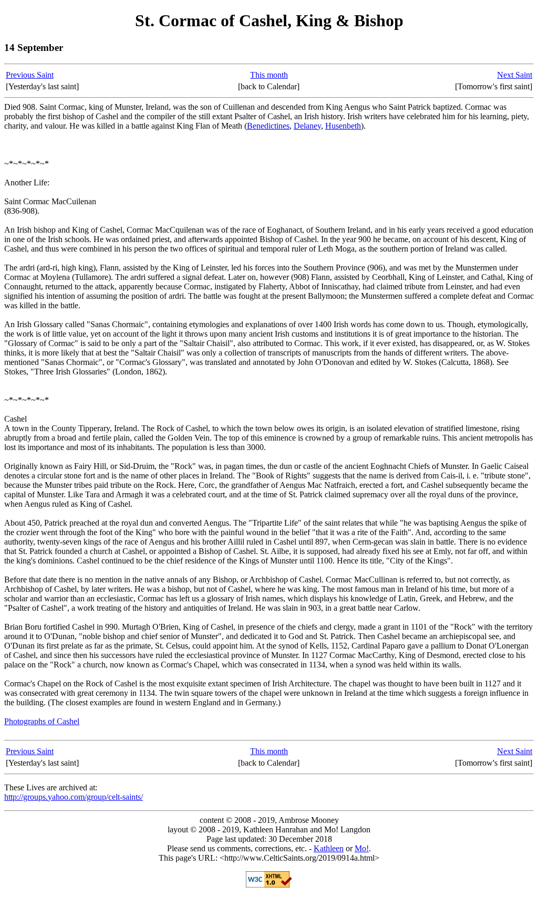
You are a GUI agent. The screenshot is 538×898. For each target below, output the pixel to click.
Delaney (307, 125)
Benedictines (268, 125)
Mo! (362, 848)
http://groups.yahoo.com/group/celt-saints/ (73, 796)
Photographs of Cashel (41, 721)
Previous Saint (30, 74)
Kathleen (329, 848)
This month (269, 74)
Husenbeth (343, 125)
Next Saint (514, 74)
